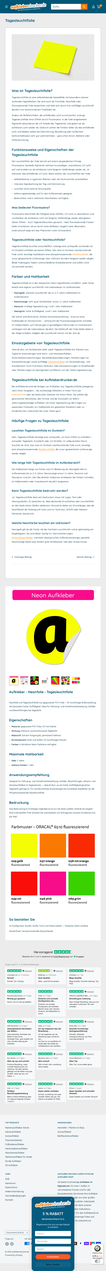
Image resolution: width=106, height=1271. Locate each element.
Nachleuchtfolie (80, 254)
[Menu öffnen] (6, 7)
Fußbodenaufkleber (14, 1144)
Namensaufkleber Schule (17, 1127)
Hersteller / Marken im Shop (71, 1127)
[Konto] (93, 6)
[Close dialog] (71, 1199)
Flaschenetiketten (13, 1140)
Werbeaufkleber (56, 361)
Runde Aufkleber (13, 1161)
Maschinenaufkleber (15, 1152)
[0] (98, 6)
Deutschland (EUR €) (15, 1232)
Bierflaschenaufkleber (68, 1136)
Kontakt (9, 1200)
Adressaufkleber (13, 1132)
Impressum (10, 1183)
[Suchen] (84, 7)
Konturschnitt (19, 394)
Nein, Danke (53, 1264)
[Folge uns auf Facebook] (7, 1244)
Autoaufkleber (12, 1136)
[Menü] (101, 1245)
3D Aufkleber (11, 1165)
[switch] (97, 1261)
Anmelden (53, 1257)
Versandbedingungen (15, 1195)
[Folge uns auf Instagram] (12, 1244)
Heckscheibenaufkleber (16, 1148)
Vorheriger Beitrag (23, 557)
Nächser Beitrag (84, 557)
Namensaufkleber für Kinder (18, 1157)
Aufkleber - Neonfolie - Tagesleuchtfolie (41, 692)
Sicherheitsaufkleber (22, 537)
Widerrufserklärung (14, 1191)
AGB (7, 1179)
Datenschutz (11, 1187)
